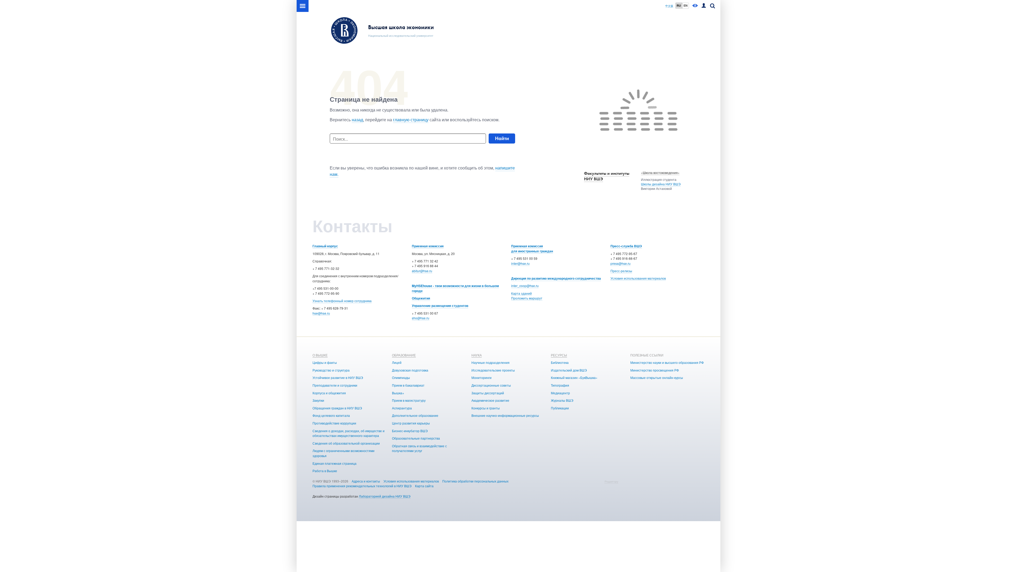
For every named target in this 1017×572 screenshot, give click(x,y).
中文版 (669, 6)
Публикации (560, 408)
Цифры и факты (325, 362)
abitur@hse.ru (422, 271)
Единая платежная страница (334, 463)
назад (357, 120)
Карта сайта (424, 486)
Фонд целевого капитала (331, 415)
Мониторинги (481, 377)
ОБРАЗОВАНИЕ (404, 355)
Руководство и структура (331, 370)
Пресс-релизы (621, 271)
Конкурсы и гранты (485, 408)
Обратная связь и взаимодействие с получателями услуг (419, 448)
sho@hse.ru (420, 318)
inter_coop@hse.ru (525, 285)
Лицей (397, 362)
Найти (502, 138)
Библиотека (560, 362)
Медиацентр (560, 393)
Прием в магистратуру (409, 400)
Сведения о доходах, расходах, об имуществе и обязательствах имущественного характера (349, 433)
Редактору (611, 481)
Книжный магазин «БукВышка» (574, 377)
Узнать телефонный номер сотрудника (342, 300)
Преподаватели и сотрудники (335, 385)
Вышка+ (398, 393)
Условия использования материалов (638, 278)
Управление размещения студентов (440, 305)
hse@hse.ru (321, 313)
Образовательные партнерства (416, 438)
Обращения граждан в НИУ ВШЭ (337, 408)
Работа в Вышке (325, 470)
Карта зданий (521, 293)
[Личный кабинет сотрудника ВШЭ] (704, 6)
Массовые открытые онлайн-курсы (656, 377)
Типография (560, 385)
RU (679, 5)
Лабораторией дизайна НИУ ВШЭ (385, 496)
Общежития (421, 298)
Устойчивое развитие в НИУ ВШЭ (338, 377)
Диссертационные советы (491, 385)
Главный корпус (325, 246)
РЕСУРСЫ (559, 355)
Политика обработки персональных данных (475, 481)
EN (686, 5)
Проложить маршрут (526, 298)
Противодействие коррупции (334, 423)
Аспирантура (402, 408)
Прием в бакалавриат (408, 385)
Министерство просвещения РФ (654, 370)
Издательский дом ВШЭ (569, 370)
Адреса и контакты (366, 481)
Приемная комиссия (428, 246)
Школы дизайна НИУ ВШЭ (661, 184)
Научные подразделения (490, 362)
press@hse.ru (620, 263)
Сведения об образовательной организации (346, 443)
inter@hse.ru (520, 263)
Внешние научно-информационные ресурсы (505, 415)
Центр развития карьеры (411, 423)
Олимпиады (401, 377)
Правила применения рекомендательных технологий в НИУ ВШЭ (362, 486)
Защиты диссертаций (487, 393)
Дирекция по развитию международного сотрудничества (556, 278)
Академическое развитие (490, 400)
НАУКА (476, 355)
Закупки (318, 400)
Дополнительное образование (415, 415)
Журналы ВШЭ (562, 400)
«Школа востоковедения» (660, 172)
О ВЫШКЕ (320, 355)
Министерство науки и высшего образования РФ (667, 362)
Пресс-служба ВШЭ (626, 246)
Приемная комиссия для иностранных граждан (532, 248)
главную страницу (411, 120)
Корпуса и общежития (329, 393)
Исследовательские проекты (493, 370)
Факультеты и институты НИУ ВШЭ (606, 176)
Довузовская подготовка (410, 370)
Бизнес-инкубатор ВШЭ (410, 430)
